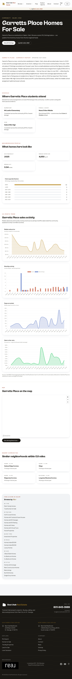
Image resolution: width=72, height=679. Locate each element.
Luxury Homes (8, 548)
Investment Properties (10, 536)
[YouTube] (65, 664)
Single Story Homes (10, 575)
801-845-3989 (61, 607)
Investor (28, 4)
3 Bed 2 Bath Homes (10, 553)
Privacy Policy (42, 650)
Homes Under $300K (10, 542)
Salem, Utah (17, 18)
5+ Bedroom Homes (10, 559)
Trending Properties (8, 644)
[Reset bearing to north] (67, 402)
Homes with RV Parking (10, 522)
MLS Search (5, 639)
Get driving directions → (11, 440)
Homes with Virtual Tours (11, 528)
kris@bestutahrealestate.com (62, 612)
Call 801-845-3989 (24, 43)
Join (67, 4)
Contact (56, 4)
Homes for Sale (6, 642)
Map (36, 4)
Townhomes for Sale (10, 509)
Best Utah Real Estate (11, 674)
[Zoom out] (67, 399)
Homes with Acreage (10, 565)
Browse (20, 4)
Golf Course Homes (10, 514)
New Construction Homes (11, 567)
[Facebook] (61, 664)
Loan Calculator (6, 650)
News (39, 644)
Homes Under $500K (10, 545)
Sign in (61, 3)
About (49, 4)
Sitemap (40, 647)
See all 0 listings (9, 43)
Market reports (42, 3)
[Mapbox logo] (6, 436)
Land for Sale (6, 647)
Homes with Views (9, 525)
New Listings (7, 570)
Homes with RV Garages (11, 520)
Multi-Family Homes (10, 506)
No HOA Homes (8, 573)
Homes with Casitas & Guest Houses (14, 517)
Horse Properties (9, 530)
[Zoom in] (67, 397)
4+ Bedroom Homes (10, 556)
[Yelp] (69, 664)
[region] (36, 416)
